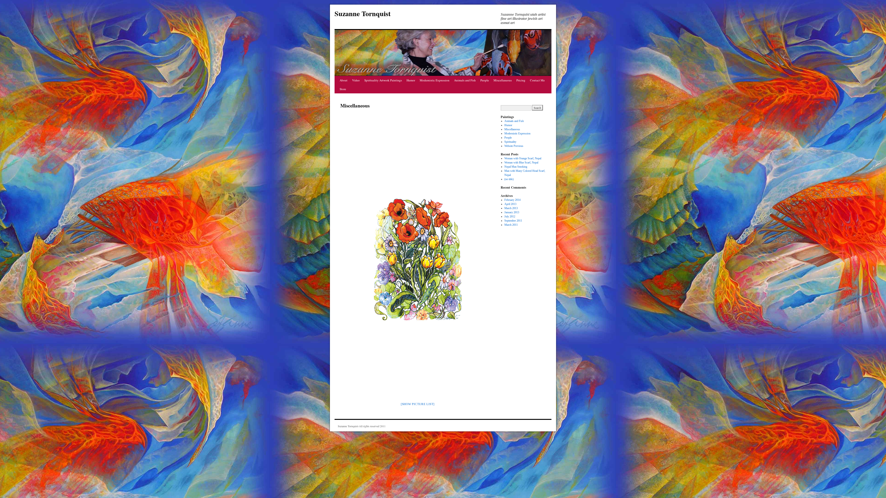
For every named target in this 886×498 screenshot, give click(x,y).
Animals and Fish (465, 80)
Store (343, 89)
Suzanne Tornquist (363, 13)
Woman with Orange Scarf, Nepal (522, 158)
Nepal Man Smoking (515, 166)
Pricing (520, 80)
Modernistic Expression (434, 80)
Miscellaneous (503, 80)
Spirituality (510, 141)
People (484, 80)
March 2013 (511, 208)
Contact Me (537, 80)
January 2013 (511, 212)
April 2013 (510, 204)
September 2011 (513, 220)
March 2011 (511, 224)
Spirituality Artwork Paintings (383, 80)
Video (356, 80)
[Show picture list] (417, 404)
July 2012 (509, 216)
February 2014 (512, 200)
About (343, 80)
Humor (411, 80)
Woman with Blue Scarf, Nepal (521, 162)
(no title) (509, 179)
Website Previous (513, 146)
